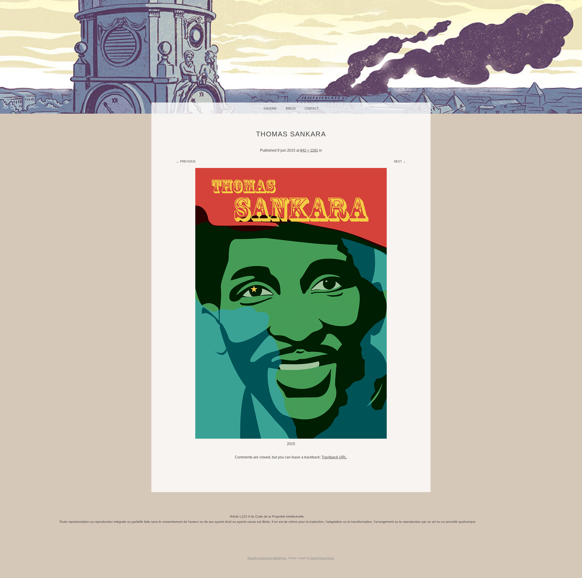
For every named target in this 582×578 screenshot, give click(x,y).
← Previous (186, 161)
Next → (400, 161)
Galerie (270, 108)
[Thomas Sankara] (291, 437)
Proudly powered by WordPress (267, 558)
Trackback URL (333, 457)
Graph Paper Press (322, 558)
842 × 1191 (309, 150)
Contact (312, 108)
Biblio (291, 108)
